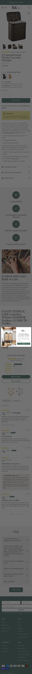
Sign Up (23, 343)
